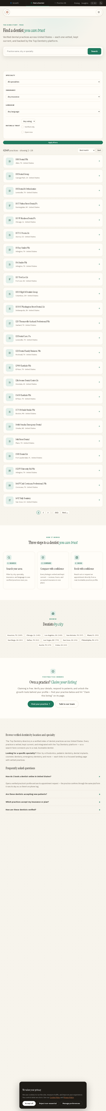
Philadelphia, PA (90, 640)
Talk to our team (67, 704)
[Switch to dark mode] (101, 3)
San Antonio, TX (74, 635)
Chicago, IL (33, 635)
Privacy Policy (69, 1097)
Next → (65, 512)
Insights (84, 3)
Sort (99, 150)
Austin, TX (45, 645)
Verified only (30, 127)
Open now (29, 132)
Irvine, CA (61, 645)
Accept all (29, 1103)
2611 (56, 512)
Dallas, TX (33, 640)
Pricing (77, 3)
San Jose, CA (70, 640)
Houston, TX (14, 635)
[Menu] (99, 12)
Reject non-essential (48, 1103)
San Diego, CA (15, 640)
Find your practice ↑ (40, 704)
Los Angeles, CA (53, 635)
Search (94, 51)
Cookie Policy (55, 1097)
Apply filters (53, 142)
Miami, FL (93, 635)
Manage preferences (71, 1103)
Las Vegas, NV (51, 640)
